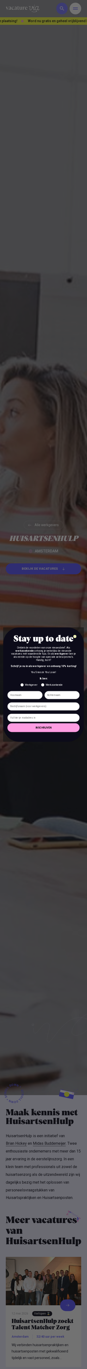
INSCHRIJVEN (44, 727)
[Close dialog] (75, 636)
